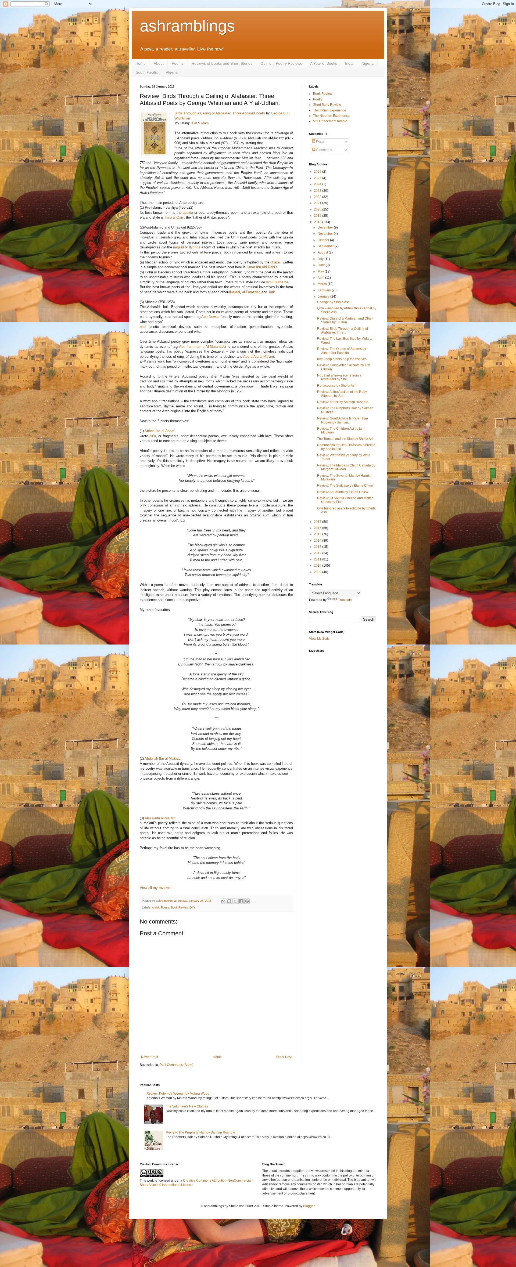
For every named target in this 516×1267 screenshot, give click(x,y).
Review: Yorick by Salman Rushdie (342, 402)
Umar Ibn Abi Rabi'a (262, 267)
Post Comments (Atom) (176, 1065)
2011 (318, 559)
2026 (318, 171)
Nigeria (367, 63)
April (321, 278)
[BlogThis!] (229, 901)
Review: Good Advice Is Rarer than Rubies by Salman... (342, 420)
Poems (178, 63)
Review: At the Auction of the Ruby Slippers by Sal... (342, 393)
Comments (323, 150)
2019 (318, 216)
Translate (345, 600)
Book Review (179, 907)
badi (143, 327)
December (326, 227)
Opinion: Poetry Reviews (281, 63)
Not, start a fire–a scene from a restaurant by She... (339, 377)
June (322, 265)
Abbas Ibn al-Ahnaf (159, 431)
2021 (318, 203)
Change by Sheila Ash (333, 302)
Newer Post (149, 1057)
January (324, 296)
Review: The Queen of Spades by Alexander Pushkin (341, 350)
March (323, 284)
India (349, 63)
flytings (194, 247)
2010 (318, 565)
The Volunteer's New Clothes (187, 1106)
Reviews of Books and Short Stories (222, 63)
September (326, 246)
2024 (318, 184)
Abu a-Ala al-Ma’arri (258, 356)
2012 (318, 553)
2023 (318, 191)
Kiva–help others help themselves (342, 359)
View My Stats (319, 638)
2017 (318, 522)
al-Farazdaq (251, 292)
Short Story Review (327, 105)
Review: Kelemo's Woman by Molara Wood (177, 1093)
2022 (318, 197)
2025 (318, 178)
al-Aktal (234, 292)
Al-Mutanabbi (216, 347)
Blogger (308, 1206)
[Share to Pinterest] (247, 901)
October (324, 240)
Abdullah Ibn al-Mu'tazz (163, 758)
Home (140, 63)
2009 (318, 572)
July (321, 259)
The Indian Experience (329, 110)
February (325, 290)
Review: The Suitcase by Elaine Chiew (345, 485)
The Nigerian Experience (331, 116)
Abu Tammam (190, 347)
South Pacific (147, 72)
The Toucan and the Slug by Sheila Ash (345, 439)
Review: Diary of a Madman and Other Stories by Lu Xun (345, 320)
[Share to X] (235, 901)
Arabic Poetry (160, 907)
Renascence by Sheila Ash (336, 386)
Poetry (317, 99)
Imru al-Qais (174, 217)
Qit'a (192, 907)
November (326, 234)
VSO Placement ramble (330, 121)
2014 (318, 540)
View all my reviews (155, 888)
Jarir (271, 292)
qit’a (152, 436)
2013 (318, 547)
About (159, 63)
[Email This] (223, 901)
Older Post (284, 1057)
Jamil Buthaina (276, 282)
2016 (318, 528)
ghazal (275, 262)
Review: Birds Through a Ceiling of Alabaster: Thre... (342, 330)
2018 (318, 222)
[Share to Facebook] (241, 901)
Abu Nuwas (210, 317)
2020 (318, 209)
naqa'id (178, 247)
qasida (188, 213)
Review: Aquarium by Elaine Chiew (342, 492)
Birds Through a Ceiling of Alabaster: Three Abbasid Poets (219, 113)
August (323, 252)
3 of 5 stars (200, 123)
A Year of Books (323, 63)
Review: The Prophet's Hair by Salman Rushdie (200, 1132)
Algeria (172, 72)
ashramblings (187, 26)
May (321, 271)
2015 (318, 534)
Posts (319, 141)
